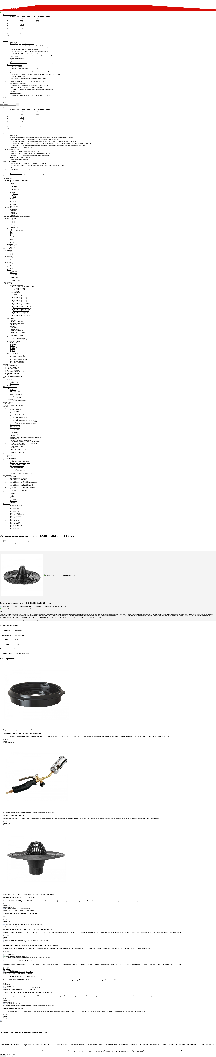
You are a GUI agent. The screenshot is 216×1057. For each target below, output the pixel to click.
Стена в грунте (14, 469)
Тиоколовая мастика (36, 174)
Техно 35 (12, 247)
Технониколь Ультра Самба (21, 311)
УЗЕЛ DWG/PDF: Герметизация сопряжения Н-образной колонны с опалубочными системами (34, 1041)
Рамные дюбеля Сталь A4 (17, 444)
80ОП (12, 224)
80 (7, 31)
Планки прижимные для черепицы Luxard (26, 286)
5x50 (21, 21)
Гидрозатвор (13, 327)
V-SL (11, 257)
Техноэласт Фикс (15, 523)
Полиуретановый (15, 396)
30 (7, 21)
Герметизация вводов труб (35, 47)
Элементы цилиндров (16, 230)
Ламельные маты (12, 244)
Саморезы (13, 447)
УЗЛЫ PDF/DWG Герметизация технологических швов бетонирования (26, 1036)
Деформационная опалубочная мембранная (22, 484)
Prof (15, 188)
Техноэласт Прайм (15, 516)
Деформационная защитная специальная (21, 485)
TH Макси (13, 344)
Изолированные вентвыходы (18, 332)
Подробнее (6, 741)
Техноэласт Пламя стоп (17, 514)
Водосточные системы (13, 341)
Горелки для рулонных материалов (34, 812)
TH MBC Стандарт (15, 343)
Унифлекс (13, 502)
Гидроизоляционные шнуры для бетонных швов (43, 141)
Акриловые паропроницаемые (15, 371)
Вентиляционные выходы (17, 321)
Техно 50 (12, 245)
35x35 (37, 20)
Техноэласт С (14, 517)
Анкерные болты (15, 416)
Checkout (9, 1056)
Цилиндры (10, 229)
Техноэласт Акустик (16, 505)
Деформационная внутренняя (18, 478)
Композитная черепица (16, 285)
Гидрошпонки (31, 89)
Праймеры (10, 385)
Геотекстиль (10, 455)
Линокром (13, 498)
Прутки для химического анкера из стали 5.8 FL (24, 422)
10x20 (22, 18)
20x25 (22, 26)
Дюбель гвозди (14, 434)
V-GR (11, 251)
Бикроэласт (13, 495)
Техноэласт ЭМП (15, 526)
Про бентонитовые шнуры (14, 65)
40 (7, 23)
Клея (8, 388)
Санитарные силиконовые (14, 376)
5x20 (21, 20)
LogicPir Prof (13, 209)
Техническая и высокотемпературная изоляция (16, 216)
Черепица (9, 283)
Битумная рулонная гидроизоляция (13, 491)
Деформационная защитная (18, 479)
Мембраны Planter (12, 458)
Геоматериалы (7, 453)
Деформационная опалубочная (19, 481)
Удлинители (31, 989)
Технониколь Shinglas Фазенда (22, 305)
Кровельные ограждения (10, 989)
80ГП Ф (12, 221)
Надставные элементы (23, 730)
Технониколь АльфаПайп (17, 362)
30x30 (37, 18)
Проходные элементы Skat (17, 338)
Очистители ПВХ (15, 274)
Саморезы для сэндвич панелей (19, 449)
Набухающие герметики (17, 466)
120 (8, 36)
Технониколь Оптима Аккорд (22, 308)
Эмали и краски (8, 402)
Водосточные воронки (9, 730)
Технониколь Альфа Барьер (18, 355)
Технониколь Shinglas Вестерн (22, 297)
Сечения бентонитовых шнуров (37, 159)
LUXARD (16, 291)
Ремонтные (30, 926)
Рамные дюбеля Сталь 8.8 (17, 446)
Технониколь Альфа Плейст (18, 356)
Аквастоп (13, 476)
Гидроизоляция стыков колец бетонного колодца (50, 143)
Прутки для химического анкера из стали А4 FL (24, 443)
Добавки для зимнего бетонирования (21, 473)
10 (7, 18)
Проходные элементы (13, 336)
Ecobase (9, 262)
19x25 (22, 25)
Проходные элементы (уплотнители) (34, 620)
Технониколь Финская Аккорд (22, 315)
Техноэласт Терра (15, 522)
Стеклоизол (13, 501)
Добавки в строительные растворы (20, 472)
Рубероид (13, 499)
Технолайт (13, 201)
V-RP (11, 253)
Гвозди (12, 431)
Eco (15, 184)
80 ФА (12, 236)
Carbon (12, 183)
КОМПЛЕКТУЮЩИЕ (10, 80)
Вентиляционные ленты (17, 323)
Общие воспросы (12, 42)
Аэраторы (13, 320)
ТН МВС (12, 350)
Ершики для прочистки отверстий (20, 463)
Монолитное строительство (11, 460)
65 (7, 28)
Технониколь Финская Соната (22, 317)
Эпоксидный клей (15, 397)
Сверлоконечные (15, 450)
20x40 (22, 28)
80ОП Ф (12, 226)
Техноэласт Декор (15, 513)
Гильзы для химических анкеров (19, 461)
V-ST (11, 260)
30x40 (22, 31)
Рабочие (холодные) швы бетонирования (41, 137)
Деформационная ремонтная (18, 490)
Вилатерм (27, 91)
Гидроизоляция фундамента (15, 457)
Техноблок (13, 204)
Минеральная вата (12, 191)
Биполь (12, 496)
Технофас (13, 200)
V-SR (11, 254)
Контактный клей (15, 391)
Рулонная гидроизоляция (17, 470)
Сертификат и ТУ (29, 71)
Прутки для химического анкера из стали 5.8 (23, 420)
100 (8, 35)
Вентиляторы (14, 324)
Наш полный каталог (28, 81)
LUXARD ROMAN (19, 288)
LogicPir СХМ (14, 215)
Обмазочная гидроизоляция (18, 464)
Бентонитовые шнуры (9, 15)
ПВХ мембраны (8, 248)
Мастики (9, 379)
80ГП (11, 219)
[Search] (17, 104)
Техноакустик (14, 206)
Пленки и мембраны (13, 353)
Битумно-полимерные (13, 367)
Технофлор (13, 198)
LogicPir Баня (14, 212)
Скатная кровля (7, 282)
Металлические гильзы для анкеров (20, 440)
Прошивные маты (12, 218)
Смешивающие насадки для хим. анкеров (22, 419)
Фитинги (29, 973)
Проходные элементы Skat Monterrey (20, 340)
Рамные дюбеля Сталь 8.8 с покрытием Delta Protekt (25, 441)
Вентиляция (10, 318)
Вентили (12, 326)
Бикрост (12, 493)
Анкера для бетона (15, 409)
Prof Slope (16, 189)
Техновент (13, 203)
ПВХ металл (13, 273)
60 (7, 26)
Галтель (16, 194)
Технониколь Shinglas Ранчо (22, 303)
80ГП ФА (13, 222)
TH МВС (12, 346)
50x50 (37, 21)
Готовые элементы (15, 280)
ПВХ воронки (14, 271)
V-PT (11, 259)
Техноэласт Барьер (15, 508)
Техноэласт (6, 504)
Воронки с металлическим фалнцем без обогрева (31, 894)
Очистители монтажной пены (18, 400)
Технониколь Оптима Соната (22, 309)
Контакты (6, 97)
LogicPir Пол (13, 213)
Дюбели (12, 435)
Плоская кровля (18, 620)
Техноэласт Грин (15, 511)
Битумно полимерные (16, 381)
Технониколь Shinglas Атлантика (23, 295)
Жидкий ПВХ (14, 279)
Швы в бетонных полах (47, 145)
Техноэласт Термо (15, 520)
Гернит (26, 87)
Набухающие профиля (16, 467)
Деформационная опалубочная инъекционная (23, 482)
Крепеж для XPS (15, 438)
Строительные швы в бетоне (34, 63)
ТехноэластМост (15, 528)
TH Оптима (13, 347)
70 (7, 30)
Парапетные (20, 942)
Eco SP (15, 186)
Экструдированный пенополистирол (17, 180)
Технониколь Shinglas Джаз (21, 298)
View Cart (3, 1056)
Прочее (9, 270)
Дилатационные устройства (37, 165)
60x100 (22, 33)
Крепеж (5, 406)
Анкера (12, 408)
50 (7, 25)
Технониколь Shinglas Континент (23, 302)
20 (7, 20)
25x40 (22, 30)
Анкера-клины (14, 411)
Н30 (15, 197)
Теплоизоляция (7, 178)
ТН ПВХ (12, 352)
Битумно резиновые (16, 382)
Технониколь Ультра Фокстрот (22, 312)
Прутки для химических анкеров (19, 417)
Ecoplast (9, 267)
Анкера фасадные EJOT (17, 414)
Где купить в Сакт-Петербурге (30, 68)
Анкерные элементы (16, 429)
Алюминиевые (14, 384)
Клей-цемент (14, 393)
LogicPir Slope (14, 210)
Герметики (6, 364)
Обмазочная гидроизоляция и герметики (15, 378)
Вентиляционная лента (16, 330)
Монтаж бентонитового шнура (44, 157)
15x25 (22, 23)
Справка (5, 41)
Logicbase (9, 256)
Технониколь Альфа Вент (17, 358)
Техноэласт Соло (15, 519)
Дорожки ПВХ (14, 277)
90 (7, 33)
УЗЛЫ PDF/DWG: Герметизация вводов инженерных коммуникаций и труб (28, 1039)
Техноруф (13, 192)
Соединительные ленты (17, 452)
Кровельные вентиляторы (17, 335)
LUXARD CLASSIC (19, 289)
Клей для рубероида (16, 394)
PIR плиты (10, 207)
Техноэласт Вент (15, 510)
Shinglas (16, 294)
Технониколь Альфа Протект (18, 359)
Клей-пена (13, 390)
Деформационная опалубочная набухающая (22, 487)
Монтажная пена (11, 399)
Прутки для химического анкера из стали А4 (23, 423)
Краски (9, 403)
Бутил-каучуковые (12, 368)
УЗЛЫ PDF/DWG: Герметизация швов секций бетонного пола (23, 1038)
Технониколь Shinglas (20, 314)
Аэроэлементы (14, 329)
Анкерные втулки (15, 425)
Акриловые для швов (13, 370)
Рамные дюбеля (14, 432)
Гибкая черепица (15, 292)
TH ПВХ (12, 349)
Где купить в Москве (25, 66)
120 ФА (12, 233)
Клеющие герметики (13, 373)
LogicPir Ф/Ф (14, 227)
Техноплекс (13, 181)
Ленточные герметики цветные (16, 374)
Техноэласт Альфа (15, 507)
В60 (15, 195)
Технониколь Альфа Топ (17, 361)
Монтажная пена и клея (10, 387)
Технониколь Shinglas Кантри (22, 300)
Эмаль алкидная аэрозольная (15, 405)
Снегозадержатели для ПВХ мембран (21, 276)
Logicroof (9, 250)
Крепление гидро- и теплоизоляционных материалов (25, 437)
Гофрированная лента (16, 333)
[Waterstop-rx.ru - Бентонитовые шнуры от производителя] (5, 12)
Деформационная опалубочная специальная (22, 488)
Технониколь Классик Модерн (22, 306)
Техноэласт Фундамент (17, 525)
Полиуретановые (12, 365)
